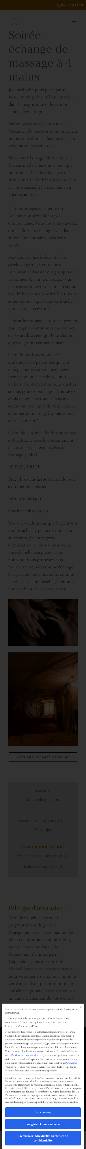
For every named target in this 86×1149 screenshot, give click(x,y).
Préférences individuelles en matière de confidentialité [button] (43, 1138)
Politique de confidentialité (25, 1055)
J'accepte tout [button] (43, 1112)
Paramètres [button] (71, 1063)
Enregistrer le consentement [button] (43, 1124)
